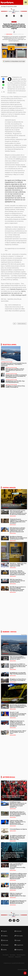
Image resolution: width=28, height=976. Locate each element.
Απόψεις (5, 935)
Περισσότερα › (24, 634)
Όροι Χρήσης (12, 954)
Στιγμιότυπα (19, 945)
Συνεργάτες (19, 949)
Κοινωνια (14, 21)
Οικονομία (5, 945)
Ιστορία (18, 940)
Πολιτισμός (19, 935)
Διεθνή (5, 949)
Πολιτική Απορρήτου (21, 954)
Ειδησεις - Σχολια (9, 632)
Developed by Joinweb (22, 969)
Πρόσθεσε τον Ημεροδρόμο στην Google (15, 61)
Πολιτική (5, 940)
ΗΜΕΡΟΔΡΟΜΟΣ (9, 34)
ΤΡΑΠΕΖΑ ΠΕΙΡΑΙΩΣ (22, 323)
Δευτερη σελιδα (9, 777)
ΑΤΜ (14, 323)
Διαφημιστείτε (18, 956)
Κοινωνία (18, 931)
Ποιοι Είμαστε (6, 954)
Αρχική (5, 931)
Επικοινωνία (11, 956)
